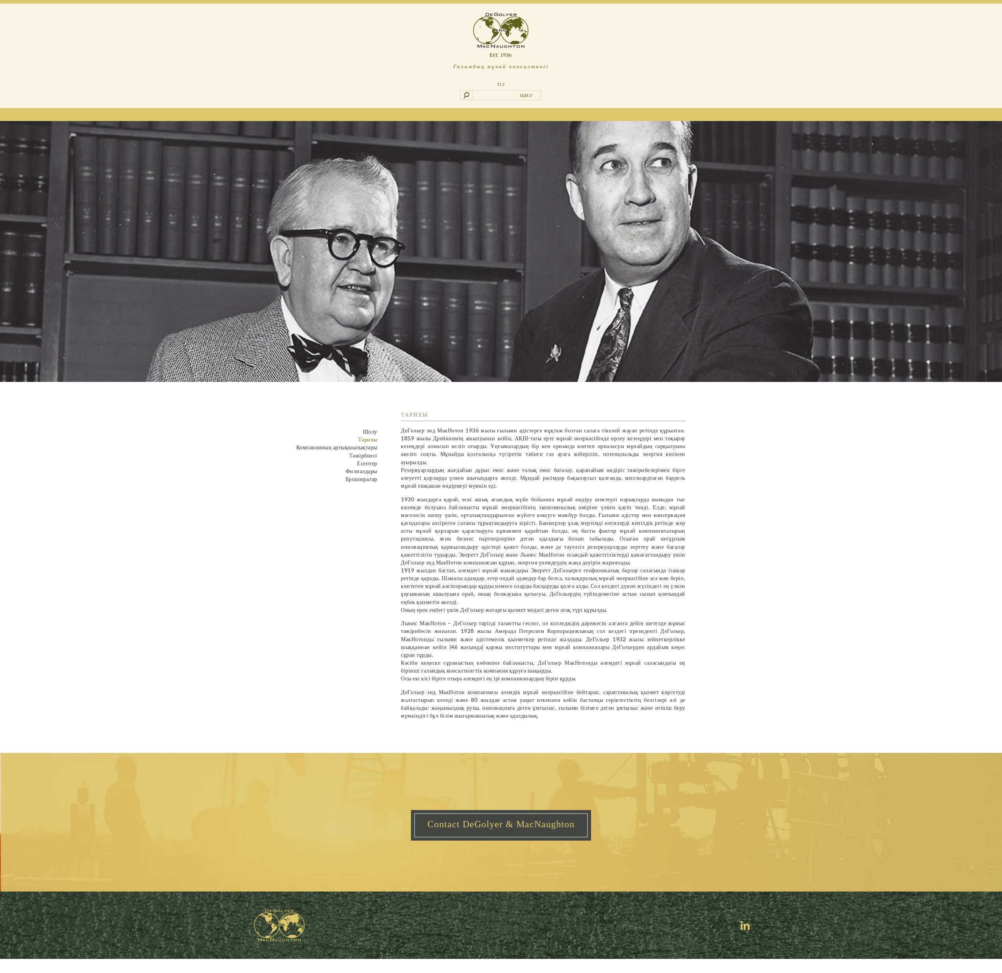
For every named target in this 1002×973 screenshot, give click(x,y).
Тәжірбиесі (363, 455)
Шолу (370, 431)
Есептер (367, 463)
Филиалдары (361, 471)
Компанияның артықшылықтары (336, 447)
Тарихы (367, 439)
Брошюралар (361, 479)
